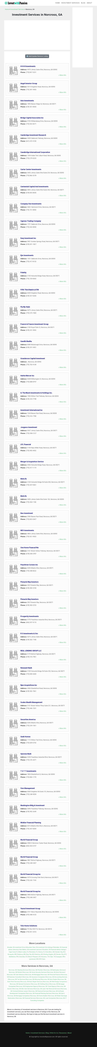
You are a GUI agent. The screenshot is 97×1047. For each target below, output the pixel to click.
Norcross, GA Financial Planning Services (38, 993)
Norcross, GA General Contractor (20, 984)
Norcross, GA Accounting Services (56, 977)
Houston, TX (45, 957)
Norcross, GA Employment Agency (27, 986)
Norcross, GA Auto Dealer (49, 979)
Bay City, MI (30, 954)
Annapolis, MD (12, 954)
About (89, 3)
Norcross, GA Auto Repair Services (31, 981)
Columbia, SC (23, 957)
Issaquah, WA (60, 957)
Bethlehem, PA (13, 957)
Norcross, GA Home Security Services (34, 972)
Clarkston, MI (39, 954)
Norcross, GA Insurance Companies (34, 977)
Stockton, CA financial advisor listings (53, 949)
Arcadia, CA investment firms (16, 947)
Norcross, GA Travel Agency (47, 986)
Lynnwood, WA (33, 959)
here (43, 959)
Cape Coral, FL (13, 952)
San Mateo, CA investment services (30, 949)
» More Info (62, 75)
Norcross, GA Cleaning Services (18, 970)
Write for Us (54, 1033)
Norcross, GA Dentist (15, 972)
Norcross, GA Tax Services (17, 979)
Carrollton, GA (50, 952)
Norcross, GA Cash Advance (15, 974)
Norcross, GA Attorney (33, 979)
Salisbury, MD (21, 954)
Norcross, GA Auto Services (56, 972)
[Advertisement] (37, 35)
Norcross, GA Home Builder (38, 996)
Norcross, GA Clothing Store (40, 984)
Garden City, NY (61, 954)
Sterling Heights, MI (49, 954)
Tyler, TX (52, 957)
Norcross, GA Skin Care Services (23, 989)
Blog (83, 3)
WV (40, 959)
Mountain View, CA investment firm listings (39, 947)
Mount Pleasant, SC (34, 957)
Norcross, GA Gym (58, 993)
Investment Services (70, 3)
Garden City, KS (60, 952)
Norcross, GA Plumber (36, 970)
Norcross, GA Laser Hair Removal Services (47, 989)
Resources (62, 1033)
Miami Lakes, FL (23, 952)
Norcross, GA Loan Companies (46, 998)
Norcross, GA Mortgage (32, 974)
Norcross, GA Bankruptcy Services (54, 970)
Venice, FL (42, 952)
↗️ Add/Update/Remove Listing (37, 56)
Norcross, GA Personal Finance (50, 974)
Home (57, 3)
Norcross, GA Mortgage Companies (18, 996)
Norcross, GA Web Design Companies (54, 981)
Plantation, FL (33, 952)
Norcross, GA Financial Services (38, 991)
